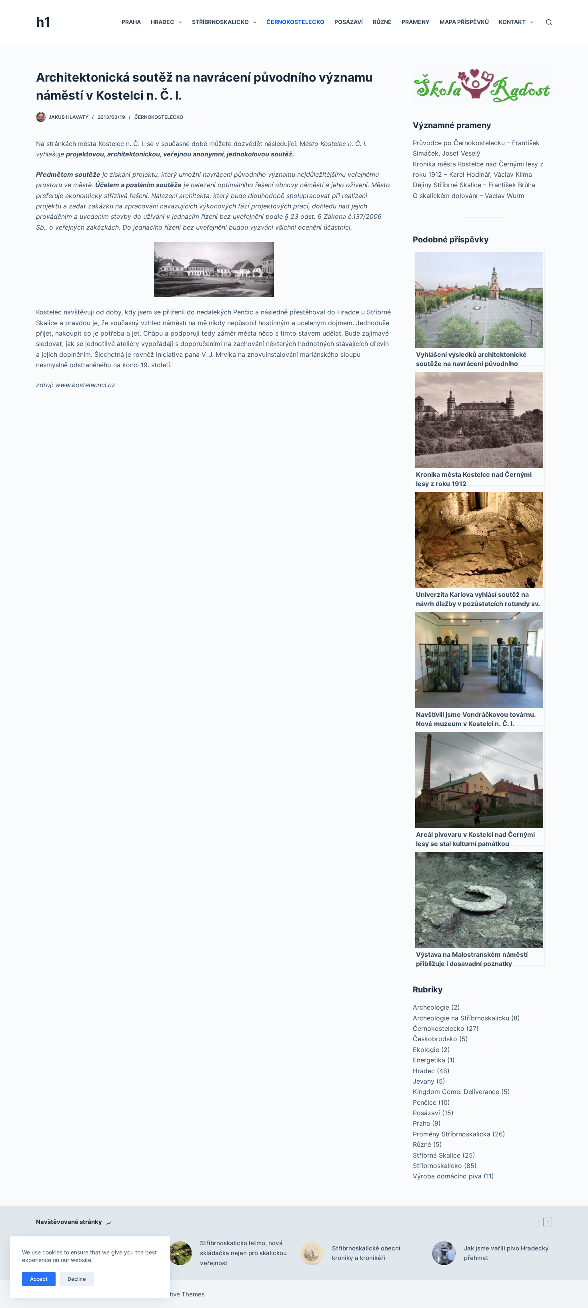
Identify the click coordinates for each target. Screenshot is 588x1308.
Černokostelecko (295, 21)
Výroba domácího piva (447, 1176)
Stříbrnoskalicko (220, 21)
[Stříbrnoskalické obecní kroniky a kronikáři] (312, 1253)
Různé (382, 21)
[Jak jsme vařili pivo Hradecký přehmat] (444, 1253)
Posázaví (348, 21)
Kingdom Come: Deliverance (456, 1092)
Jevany (423, 1081)
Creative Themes (180, 1294)
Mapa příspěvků (464, 21)
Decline (77, 1279)
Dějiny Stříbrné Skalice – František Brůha (474, 185)
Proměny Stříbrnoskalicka (451, 1134)
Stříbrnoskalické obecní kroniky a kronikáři (366, 1253)
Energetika (429, 1060)
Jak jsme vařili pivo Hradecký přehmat (506, 1253)
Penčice (424, 1102)
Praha (131, 21)
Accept (39, 1279)
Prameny (416, 21)
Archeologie (431, 1007)
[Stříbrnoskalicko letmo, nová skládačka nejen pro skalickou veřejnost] (180, 1253)
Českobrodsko (435, 1039)
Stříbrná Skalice (436, 1155)
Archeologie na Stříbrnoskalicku (461, 1018)
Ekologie (426, 1050)
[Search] (549, 22)
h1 (43, 22)
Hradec (162, 21)
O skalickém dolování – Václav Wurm (468, 196)
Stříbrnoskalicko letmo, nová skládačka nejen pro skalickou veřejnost (243, 1253)
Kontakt (512, 21)
